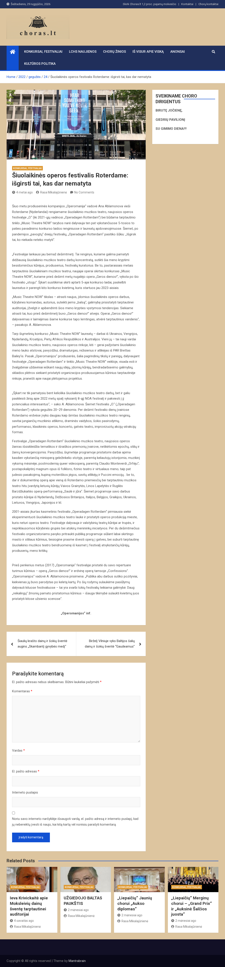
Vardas (18, 750)
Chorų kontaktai (208, 4)
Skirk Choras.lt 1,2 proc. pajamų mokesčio (149, 4)
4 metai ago (24, 192)
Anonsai (177, 52)
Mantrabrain (77, 961)
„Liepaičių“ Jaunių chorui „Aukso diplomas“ (134, 903)
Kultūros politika (40, 64)
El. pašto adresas (25, 771)
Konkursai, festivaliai (43, 52)
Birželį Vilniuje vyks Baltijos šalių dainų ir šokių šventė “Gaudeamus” (110, 644)
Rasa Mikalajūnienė (53, 192)
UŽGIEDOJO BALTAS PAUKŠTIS (83, 900)
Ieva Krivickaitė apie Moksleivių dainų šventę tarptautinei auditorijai (29, 906)
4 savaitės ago (24, 920)
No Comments (84, 192)
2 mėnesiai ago (78, 910)
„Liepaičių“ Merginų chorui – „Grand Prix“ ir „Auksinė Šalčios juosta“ (191, 906)
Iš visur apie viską (148, 52)
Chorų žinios (114, 52)
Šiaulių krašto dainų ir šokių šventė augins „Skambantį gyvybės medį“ (42, 644)
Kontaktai (187, 4)
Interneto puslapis (25, 792)
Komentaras (22, 691)
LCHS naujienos (82, 52)
